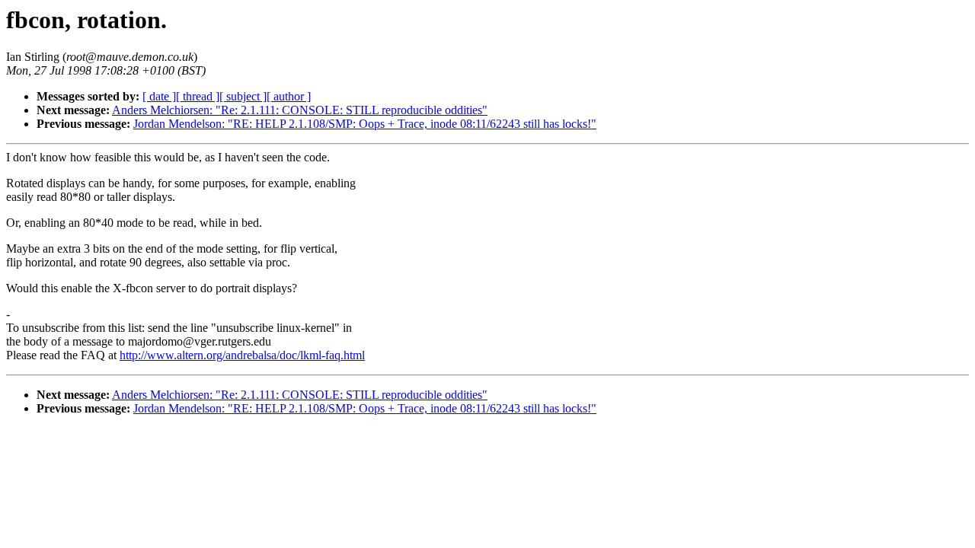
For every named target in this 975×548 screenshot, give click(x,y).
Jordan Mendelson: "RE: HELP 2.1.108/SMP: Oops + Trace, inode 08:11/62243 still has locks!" (364, 123)
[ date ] (159, 96)
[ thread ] (197, 96)
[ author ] (289, 96)
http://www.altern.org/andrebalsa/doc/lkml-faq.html (242, 355)
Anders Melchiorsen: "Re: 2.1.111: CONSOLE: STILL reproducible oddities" (300, 110)
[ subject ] (243, 96)
